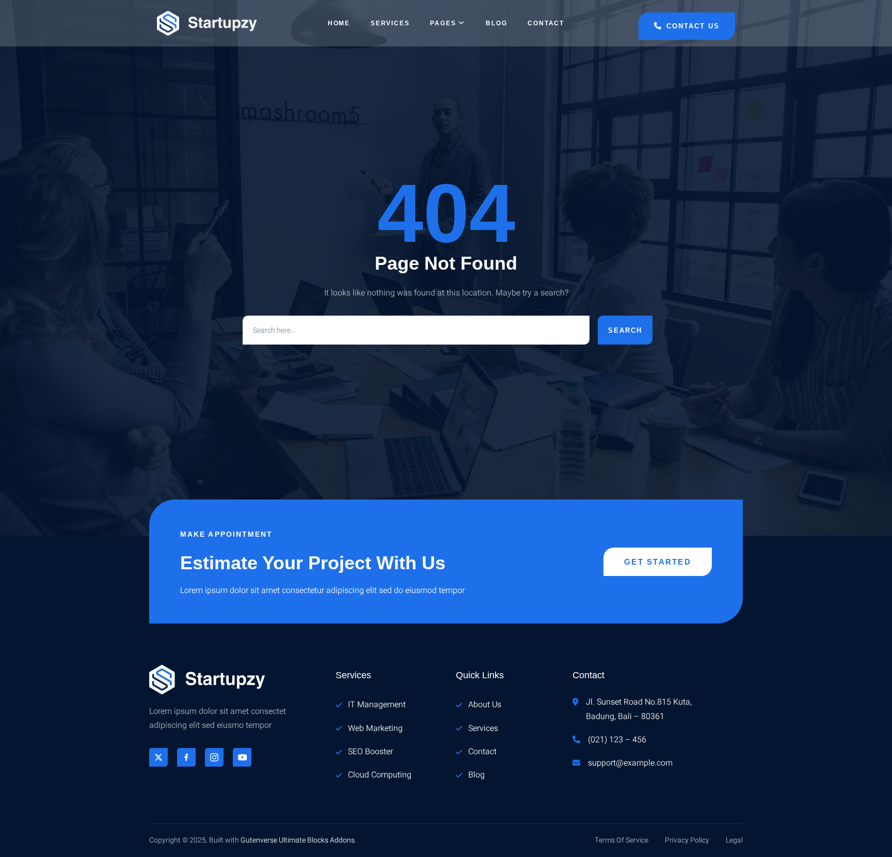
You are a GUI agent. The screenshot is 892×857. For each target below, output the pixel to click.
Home (339, 23)
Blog (496, 23)
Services (390, 23)
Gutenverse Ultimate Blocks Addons (298, 840)
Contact (546, 23)
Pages (443, 23)
